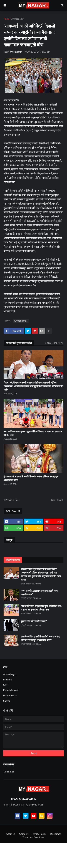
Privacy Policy (39, 833)
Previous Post (12, 499)
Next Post (56, 499)
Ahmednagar (17, 18)
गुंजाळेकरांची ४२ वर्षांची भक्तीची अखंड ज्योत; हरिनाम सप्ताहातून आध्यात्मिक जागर (31, 478)
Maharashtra (10, 695)
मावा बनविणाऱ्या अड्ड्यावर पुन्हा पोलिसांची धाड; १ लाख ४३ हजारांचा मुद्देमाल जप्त (33, 433)
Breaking (7, 679)
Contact (23, 833)
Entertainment (10, 690)
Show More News (54, 342)
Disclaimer (55, 833)
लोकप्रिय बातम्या (13, 559)
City (5, 684)
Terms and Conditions (34, 837)
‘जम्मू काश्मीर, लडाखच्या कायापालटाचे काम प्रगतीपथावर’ (39, 592)
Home (6, 18)
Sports (6, 700)
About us (10, 833)
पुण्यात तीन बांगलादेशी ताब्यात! (34, 621)
